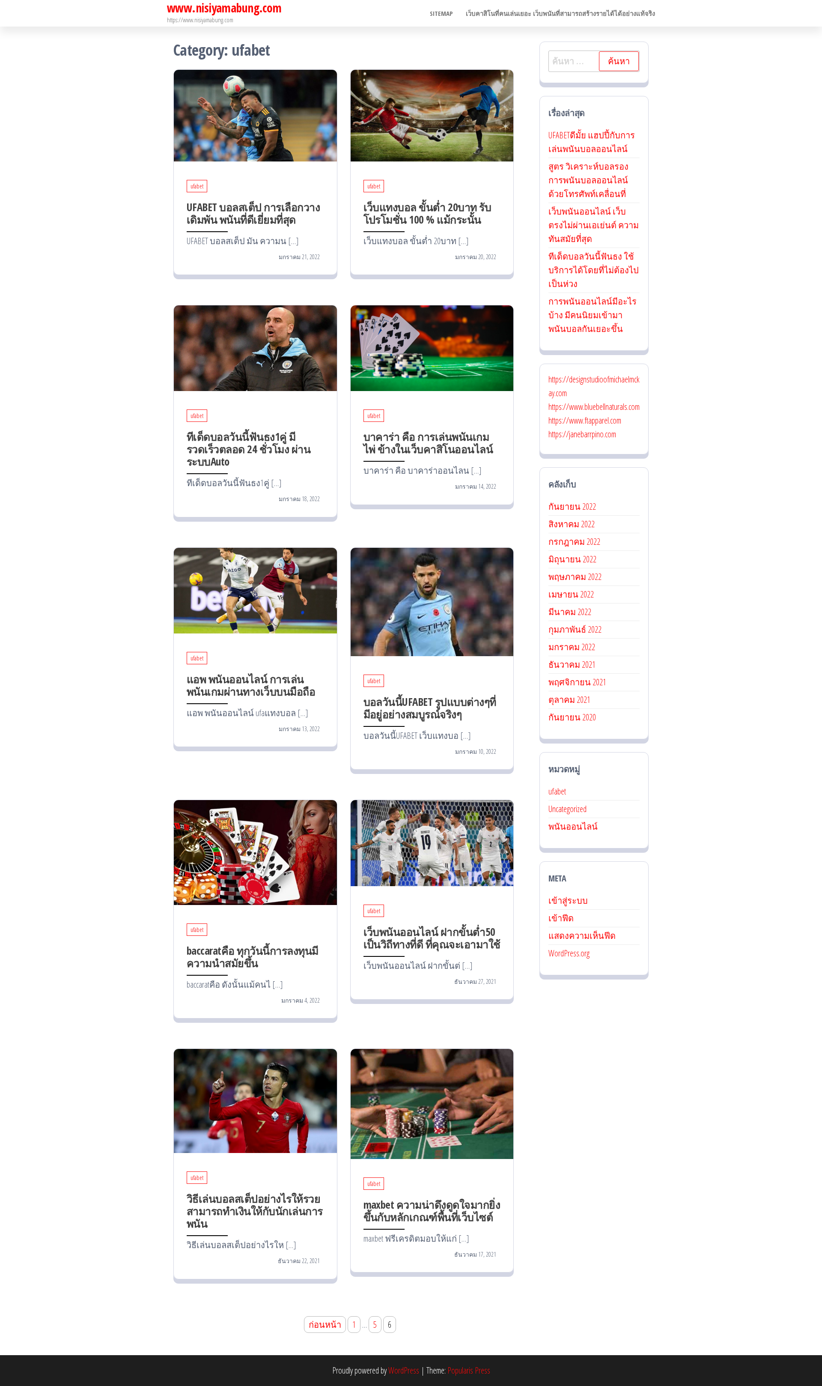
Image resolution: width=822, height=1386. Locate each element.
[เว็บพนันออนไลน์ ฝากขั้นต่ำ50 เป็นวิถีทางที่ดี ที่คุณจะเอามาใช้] (432, 842)
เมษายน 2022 (571, 594)
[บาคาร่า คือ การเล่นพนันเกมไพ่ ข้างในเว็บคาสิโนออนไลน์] (432, 347)
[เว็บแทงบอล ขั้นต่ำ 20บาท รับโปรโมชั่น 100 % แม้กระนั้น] (432, 114)
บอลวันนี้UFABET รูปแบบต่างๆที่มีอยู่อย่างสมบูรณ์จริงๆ (429, 707)
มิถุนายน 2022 (572, 559)
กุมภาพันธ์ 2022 (575, 629)
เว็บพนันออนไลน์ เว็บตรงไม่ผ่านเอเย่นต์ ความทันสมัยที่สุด (593, 225)
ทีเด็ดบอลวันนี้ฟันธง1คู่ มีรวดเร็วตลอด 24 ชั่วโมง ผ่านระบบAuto (248, 449)
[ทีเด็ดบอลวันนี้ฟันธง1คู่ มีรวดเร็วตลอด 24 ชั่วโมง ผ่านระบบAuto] (255, 347)
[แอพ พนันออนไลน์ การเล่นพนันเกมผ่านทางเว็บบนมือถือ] (255, 589)
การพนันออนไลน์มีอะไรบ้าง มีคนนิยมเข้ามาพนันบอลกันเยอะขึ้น (592, 315)
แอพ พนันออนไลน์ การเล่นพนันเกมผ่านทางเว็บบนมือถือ (251, 685)
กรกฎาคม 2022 (574, 541)
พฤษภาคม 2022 (575, 576)
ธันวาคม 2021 (572, 664)
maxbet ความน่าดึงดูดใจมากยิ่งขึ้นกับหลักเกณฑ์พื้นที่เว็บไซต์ (431, 1210)
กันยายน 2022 (572, 506)
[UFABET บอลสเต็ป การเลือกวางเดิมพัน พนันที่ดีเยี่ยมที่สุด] (255, 114)
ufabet (197, 186)
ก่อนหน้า (325, 1324)
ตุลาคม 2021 (569, 699)
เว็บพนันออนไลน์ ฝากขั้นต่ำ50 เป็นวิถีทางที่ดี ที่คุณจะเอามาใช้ (431, 937)
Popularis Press (468, 1370)
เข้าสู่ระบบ (568, 900)
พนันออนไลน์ (573, 826)
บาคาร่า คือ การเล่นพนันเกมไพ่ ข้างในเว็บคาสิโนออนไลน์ (428, 442)
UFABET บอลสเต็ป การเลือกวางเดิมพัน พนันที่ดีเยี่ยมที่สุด (253, 213)
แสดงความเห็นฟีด (582, 935)
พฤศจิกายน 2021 (577, 682)
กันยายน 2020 (572, 717)
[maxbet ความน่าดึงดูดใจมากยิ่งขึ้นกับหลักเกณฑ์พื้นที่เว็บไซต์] (432, 1103)
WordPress (403, 1370)
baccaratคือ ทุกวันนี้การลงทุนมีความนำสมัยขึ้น (253, 956)
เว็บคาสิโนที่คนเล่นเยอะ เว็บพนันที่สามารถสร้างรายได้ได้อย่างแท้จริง (560, 13)
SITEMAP (441, 13)
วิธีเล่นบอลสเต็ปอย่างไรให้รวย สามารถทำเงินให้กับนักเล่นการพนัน (255, 1211)
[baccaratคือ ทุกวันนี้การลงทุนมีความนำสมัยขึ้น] (255, 851)
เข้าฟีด (561, 918)
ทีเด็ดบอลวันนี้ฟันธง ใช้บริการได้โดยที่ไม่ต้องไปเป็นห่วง (593, 270)
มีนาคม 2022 (569, 612)
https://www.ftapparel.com (584, 420)
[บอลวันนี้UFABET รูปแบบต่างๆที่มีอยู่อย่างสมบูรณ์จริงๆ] (432, 601)
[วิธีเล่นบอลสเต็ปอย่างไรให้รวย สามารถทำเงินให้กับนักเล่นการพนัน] (255, 1100)
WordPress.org (569, 953)
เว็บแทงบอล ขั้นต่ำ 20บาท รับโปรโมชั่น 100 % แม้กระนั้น (427, 213)
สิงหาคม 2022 (571, 524)
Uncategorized (567, 809)
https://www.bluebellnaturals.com (594, 406)
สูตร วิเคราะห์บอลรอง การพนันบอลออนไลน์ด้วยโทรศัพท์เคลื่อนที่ (588, 180)
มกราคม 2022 (571, 647)
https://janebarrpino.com (582, 434)
